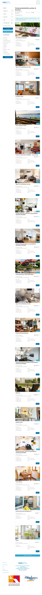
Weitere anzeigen (27, 555)
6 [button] (18, 526)
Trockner (6, 43)
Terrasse (5, 39)
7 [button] (18, 496)
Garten (5, 46)
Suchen (8, 28)
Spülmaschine (7, 40)
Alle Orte (5, 16)
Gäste (5, 13)
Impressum (4, 562)
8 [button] (18, 289)
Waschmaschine (7, 42)
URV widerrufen (5, 572)
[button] (16, 35)
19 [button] (18, 23)
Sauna (5, 51)
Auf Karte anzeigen (8, 31)
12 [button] (18, 52)
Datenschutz (5, 564)
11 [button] (18, 348)
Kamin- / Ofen (7, 49)
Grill (5, 48)
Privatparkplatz (7, 54)
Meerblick (6, 52)
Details (37, 48)
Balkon (5, 45)
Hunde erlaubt (7, 25)
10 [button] (18, 260)
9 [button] (18, 199)
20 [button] (18, 111)
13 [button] (18, 82)
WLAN (5, 37)
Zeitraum (6, 10)
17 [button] (18, 140)
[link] (38, 2)
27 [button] (18, 408)
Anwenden (8, 57)
